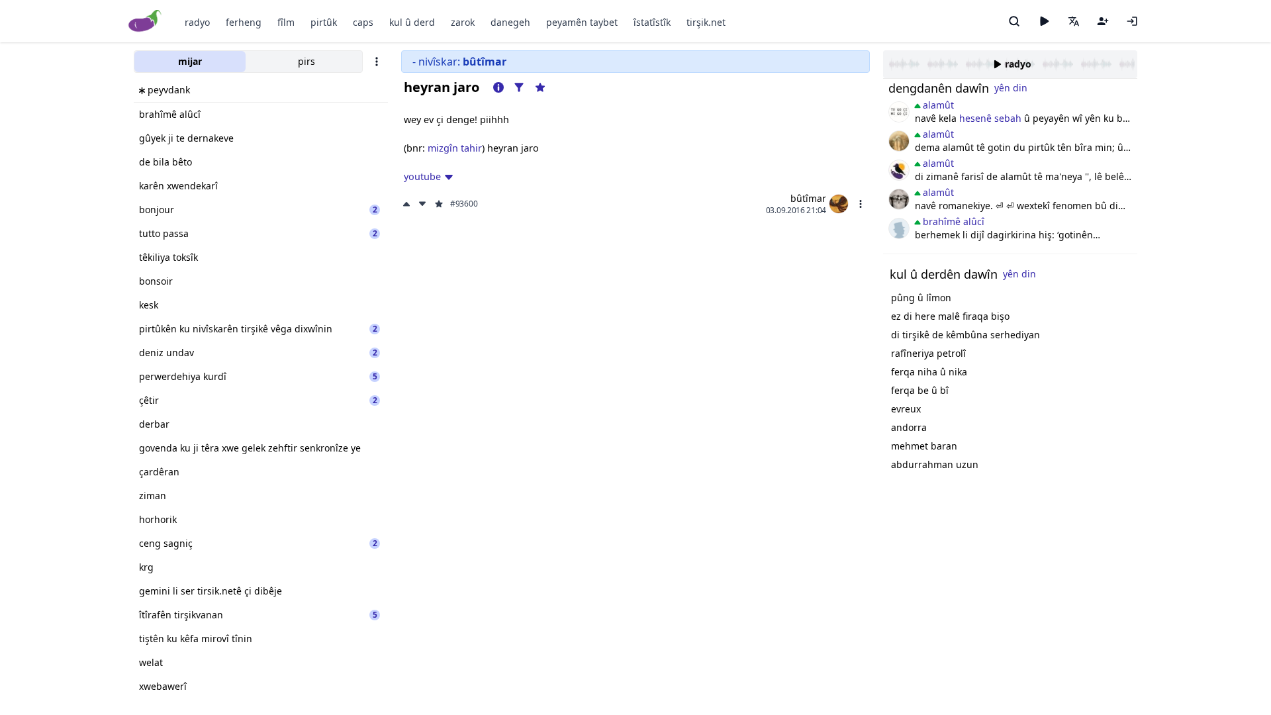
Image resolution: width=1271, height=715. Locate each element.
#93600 (463, 204)
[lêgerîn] (1014, 21)
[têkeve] (1132, 21)
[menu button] (860, 204)
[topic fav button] (540, 87)
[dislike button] (422, 204)
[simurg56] (899, 141)
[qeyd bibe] (1103, 21)
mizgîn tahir (455, 148)
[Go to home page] (145, 21)
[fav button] (438, 204)
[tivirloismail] (899, 199)
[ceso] (899, 111)
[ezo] (899, 228)
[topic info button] (498, 87)
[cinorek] (899, 170)
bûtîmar (808, 198)
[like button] (407, 204)
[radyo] (1044, 21)
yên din (1010, 87)
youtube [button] (422, 176)
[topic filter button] (519, 87)
